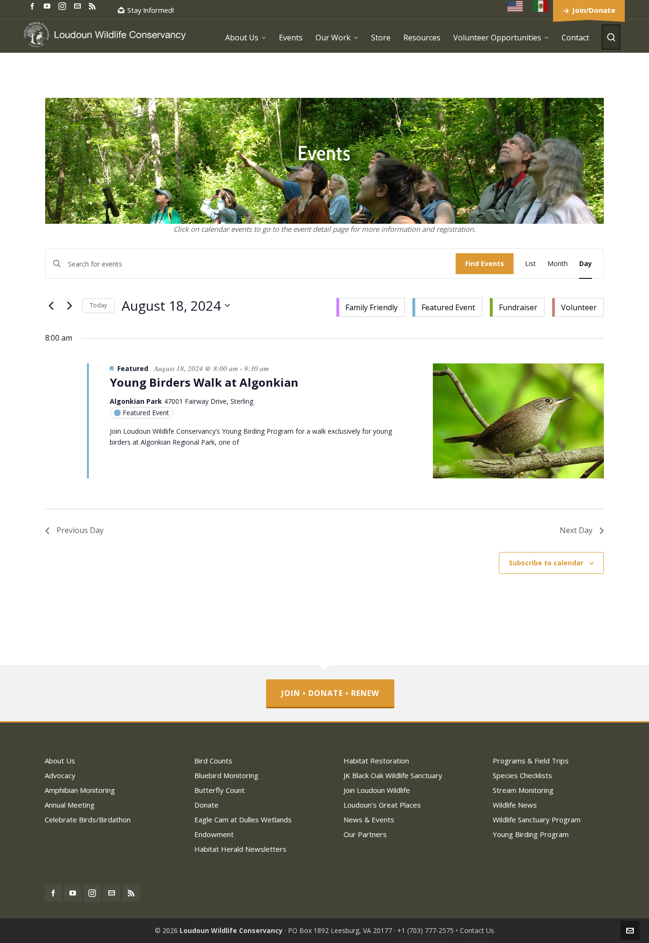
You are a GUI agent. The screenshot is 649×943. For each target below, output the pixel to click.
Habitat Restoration (376, 760)
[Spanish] (541, 6)
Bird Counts (213, 760)
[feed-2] (93, 5)
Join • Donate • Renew (330, 693)
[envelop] (79, 5)
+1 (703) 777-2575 (425, 930)
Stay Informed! (150, 10)
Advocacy (60, 775)
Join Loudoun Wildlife (377, 790)
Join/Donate (593, 10)
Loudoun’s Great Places (382, 805)
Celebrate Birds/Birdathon (88, 819)
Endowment (214, 834)
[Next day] (69, 305)
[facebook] (33, 5)
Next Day (576, 530)
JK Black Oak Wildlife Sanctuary (393, 775)
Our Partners (365, 834)
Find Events (484, 263)
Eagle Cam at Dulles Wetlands (243, 819)
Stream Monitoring (523, 790)
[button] (470, 305)
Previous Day (80, 530)
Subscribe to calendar (546, 562)
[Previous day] (51, 305)
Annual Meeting (70, 805)
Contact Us (477, 930)
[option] (370, 307)
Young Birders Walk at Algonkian (204, 382)
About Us (60, 760)
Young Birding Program (531, 834)
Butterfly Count (219, 790)
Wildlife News (515, 805)
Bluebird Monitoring (226, 775)
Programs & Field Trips (531, 760)
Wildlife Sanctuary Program (537, 819)
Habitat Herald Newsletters (240, 849)
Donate (206, 805)
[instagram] (63, 5)
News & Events (369, 819)
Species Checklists (522, 775)
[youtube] (48, 5)
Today (98, 305)
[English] (515, 6)
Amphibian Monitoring (80, 790)
